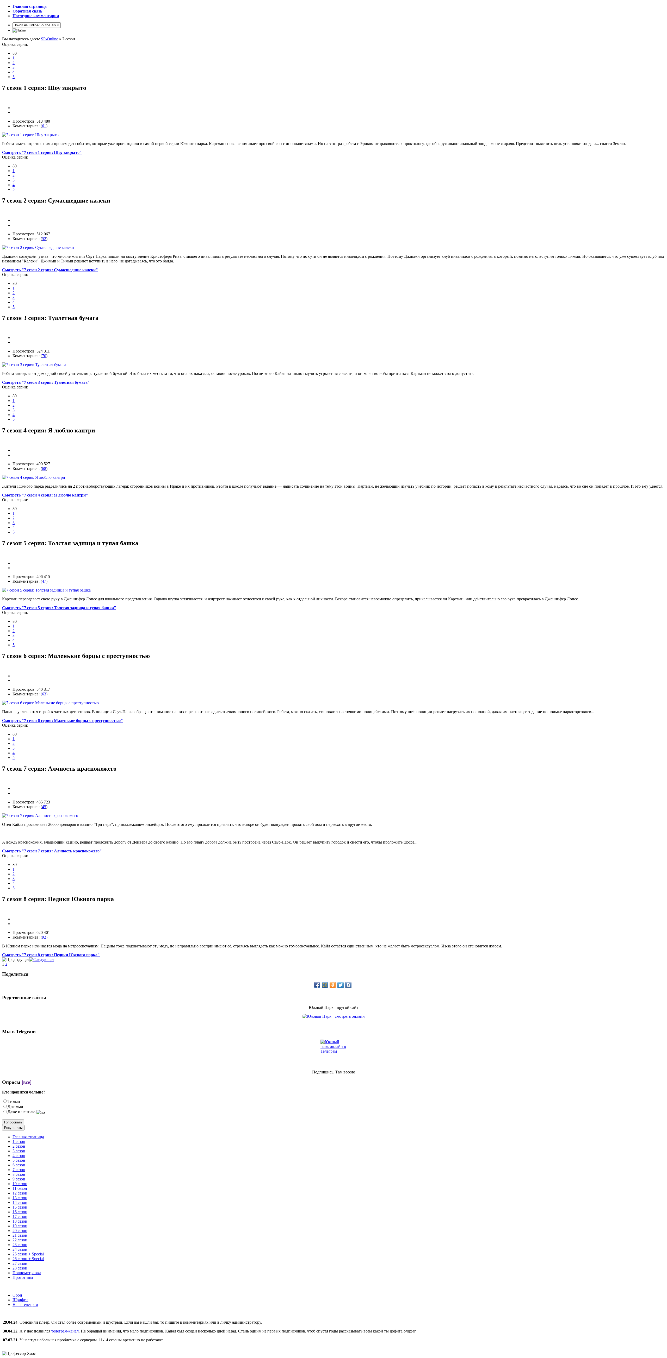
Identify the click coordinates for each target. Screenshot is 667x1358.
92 (44, 937)
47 (44, 581)
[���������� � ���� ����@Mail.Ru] (325, 985)
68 (44, 468)
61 (44, 126)
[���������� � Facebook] (317, 985)
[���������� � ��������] (348, 985)
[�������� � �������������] (333, 985)
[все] (27, 1082)
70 (44, 356)
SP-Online (49, 39)
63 (44, 694)
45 (44, 806)
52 (44, 238)
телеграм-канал (65, 1331)
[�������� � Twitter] (340, 985)
